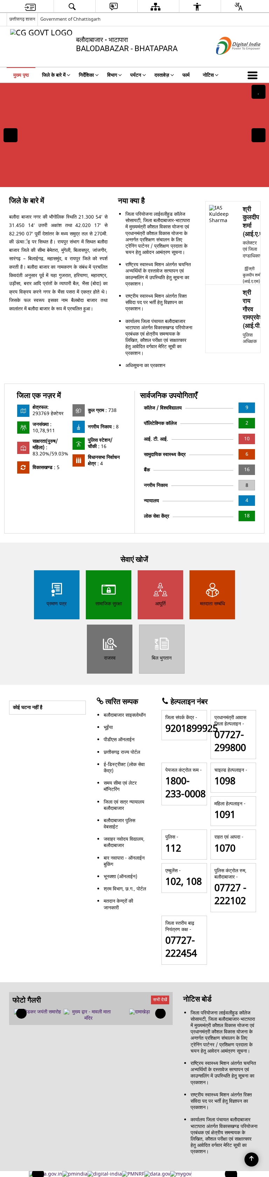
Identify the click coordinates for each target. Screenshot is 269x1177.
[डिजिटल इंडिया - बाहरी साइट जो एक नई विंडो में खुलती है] (229, 60)
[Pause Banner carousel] (258, 92)
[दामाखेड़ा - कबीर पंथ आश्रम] (139, 1012)
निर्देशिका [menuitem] (86, 75)
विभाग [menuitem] (112, 75)
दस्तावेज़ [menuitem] (161, 75)
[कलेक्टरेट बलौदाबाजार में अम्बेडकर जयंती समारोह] (37, 1012)
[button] (254, 75)
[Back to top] (251, 1159)
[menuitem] (30, 6)
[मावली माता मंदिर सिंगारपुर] (88, 1015)
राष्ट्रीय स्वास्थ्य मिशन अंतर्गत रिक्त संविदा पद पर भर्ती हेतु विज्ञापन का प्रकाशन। (156, 302)
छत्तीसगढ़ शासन (22, 19)
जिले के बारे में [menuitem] (53, 75)
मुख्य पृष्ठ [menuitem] (21, 75)
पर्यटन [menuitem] (135, 75)
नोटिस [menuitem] (208, 75)
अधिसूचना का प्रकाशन (145, 365)
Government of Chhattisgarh (70, 19)
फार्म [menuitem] (185, 75)
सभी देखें (160, 999)
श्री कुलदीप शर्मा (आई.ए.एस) (252, 275)
